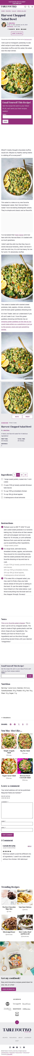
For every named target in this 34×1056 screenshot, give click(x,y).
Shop (17, 1040)
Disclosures (12, 1052)
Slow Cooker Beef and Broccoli (25, 933)
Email (5, 114)
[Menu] (32, 6)
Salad (14, 11)
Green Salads (21, 11)
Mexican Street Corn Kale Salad (25, 777)
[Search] (29, 6)
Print (28, 416)
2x (22, 475)
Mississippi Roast (9, 932)
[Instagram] (10, 1047)
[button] (7, 26)
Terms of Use (26, 1052)
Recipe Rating (5, 796)
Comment (4, 801)
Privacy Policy (19, 1052)
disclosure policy (28, 39)
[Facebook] (17, 1047)
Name (3, 821)
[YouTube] (13, 1047)
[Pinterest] (24, 1047)
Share (24, 29)
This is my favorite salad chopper (13, 623)
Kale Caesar (19, 235)
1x (18, 475)
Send (5, 121)
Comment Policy (5, 1052)
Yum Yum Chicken (25, 907)
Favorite (12, 29)
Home (3, 11)
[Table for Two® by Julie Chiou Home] (8, 7)
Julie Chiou (12, 23)
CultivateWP (9, 1054)
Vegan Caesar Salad (9, 776)
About (21, 1037)
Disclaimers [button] (7, 717)
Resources (13, 1037)
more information (9, 989)
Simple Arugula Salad (9, 752)
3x (25, 475)
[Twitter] (20, 1047)
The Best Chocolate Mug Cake (9, 908)
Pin (19, 29)
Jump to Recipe (17, 33)
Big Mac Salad (25, 751)
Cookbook (27, 1037)
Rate (17, 416)
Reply (30, 846)
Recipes (8, 11)
